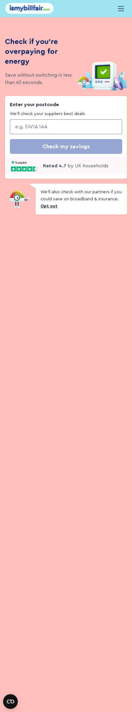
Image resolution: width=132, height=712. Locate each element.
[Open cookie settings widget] (10, 701)
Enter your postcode (34, 104)
